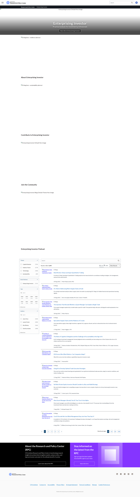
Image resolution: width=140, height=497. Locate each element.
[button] (101, 265)
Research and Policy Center (28, 7)
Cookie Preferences (104, 485)
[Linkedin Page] (117, 474)
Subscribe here (84, 463)
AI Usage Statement (72, 485)
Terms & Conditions (84, 485)
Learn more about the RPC (45, 463)
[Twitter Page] (124, 474)
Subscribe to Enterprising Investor (70, 31)
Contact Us (43, 485)
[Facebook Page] (121, 474)
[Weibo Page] (128, 474)
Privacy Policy (60, 485)
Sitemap (94, 485)
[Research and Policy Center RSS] (132, 474)
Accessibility (51, 485)
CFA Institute (34, 485)
